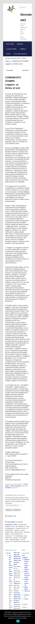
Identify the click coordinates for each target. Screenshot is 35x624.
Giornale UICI (15, 58)
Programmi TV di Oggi (15, 522)
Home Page (10, 44)
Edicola (16, 583)
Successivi (26, 70)
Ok (18, 621)
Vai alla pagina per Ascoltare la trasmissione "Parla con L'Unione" (11, 569)
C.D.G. (26, 599)
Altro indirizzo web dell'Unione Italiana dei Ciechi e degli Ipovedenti (17, 558)
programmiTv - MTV (11, 524)
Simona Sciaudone (16, 486)
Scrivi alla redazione (20, 54)
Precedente (9, 70)
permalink (8, 487)
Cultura (8, 54)
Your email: (8, 503)
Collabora (23, 49)
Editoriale (20, 44)
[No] (33, 617)
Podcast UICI (11, 516)
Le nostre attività (11, 49)
